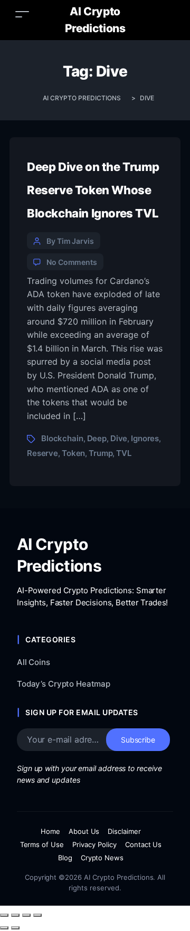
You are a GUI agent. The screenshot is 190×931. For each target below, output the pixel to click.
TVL (123, 453)
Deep (97, 438)
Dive (118, 438)
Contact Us (143, 844)
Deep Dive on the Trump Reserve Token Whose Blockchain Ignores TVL (93, 190)
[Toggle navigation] (22, 14)
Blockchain (62, 438)
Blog (65, 857)
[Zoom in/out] (4, 915)
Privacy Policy (94, 844)
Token (73, 453)
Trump (100, 453)
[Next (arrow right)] (15, 927)
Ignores (145, 438)
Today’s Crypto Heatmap (63, 684)
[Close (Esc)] (37, 915)
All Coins (33, 662)
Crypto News (102, 857)
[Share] (26, 915)
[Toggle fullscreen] (15, 915)
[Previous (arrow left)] (4, 927)
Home (50, 831)
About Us (84, 831)
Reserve (42, 453)
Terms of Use (42, 844)
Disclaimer (124, 831)
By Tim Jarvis (70, 240)
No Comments (71, 262)
